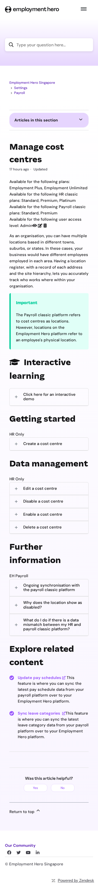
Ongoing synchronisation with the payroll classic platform (51, 587)
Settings (20, 88)
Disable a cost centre (43, 501)
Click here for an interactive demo (49, 397)
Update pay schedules (39, 677)
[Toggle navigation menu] (83, 9)
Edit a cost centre (40, 488)
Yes (35, 788)
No (63, 788)
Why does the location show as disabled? (52, 605)
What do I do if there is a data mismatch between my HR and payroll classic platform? (52, 624)
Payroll (19, 93)
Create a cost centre (42, 443)
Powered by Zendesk (76, 880)
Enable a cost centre (42, 514)
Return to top (22, 811)
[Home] (32, 9)
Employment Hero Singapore (32, 82)
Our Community (20, 845)
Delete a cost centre (42, 527)
